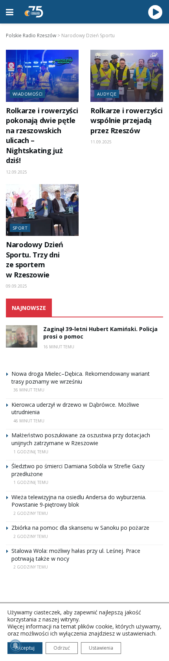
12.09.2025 (16, 172)
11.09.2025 (101, 142)
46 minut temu (28, 421)
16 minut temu (58, 347)
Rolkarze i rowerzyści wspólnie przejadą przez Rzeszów (126, 120)
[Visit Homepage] (33, 12)
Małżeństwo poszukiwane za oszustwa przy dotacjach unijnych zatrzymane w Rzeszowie (80, 439)
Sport (20, 228)
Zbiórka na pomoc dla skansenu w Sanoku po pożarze (80, 527)
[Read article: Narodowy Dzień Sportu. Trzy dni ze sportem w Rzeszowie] (42, 210)
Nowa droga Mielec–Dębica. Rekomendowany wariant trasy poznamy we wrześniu (80, 377)
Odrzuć (61, 648)
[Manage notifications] (15, 645)
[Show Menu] (9, 12)
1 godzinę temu (30, 452)
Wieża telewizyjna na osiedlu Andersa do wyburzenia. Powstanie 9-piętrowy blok (78, 501)
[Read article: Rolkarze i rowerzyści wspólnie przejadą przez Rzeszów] (126, 75)
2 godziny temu (30, 513)
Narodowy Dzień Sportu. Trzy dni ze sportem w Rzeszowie (34, 259)
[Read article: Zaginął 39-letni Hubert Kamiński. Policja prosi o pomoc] (21, 336)
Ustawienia (101, 648)
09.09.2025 (16, 286)
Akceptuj (25, 648)
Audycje (106, 94)
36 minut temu (28, 390)
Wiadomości (27, 94)
